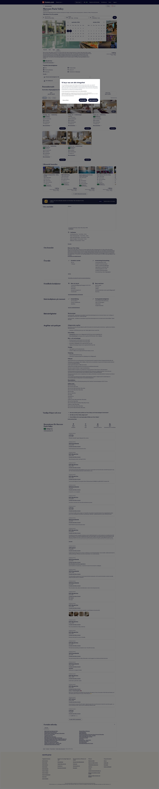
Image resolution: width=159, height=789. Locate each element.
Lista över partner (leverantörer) (68, 95)
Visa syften (66, 100)
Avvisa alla (83, 100)
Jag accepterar (93, 100)
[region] (80, 91)
